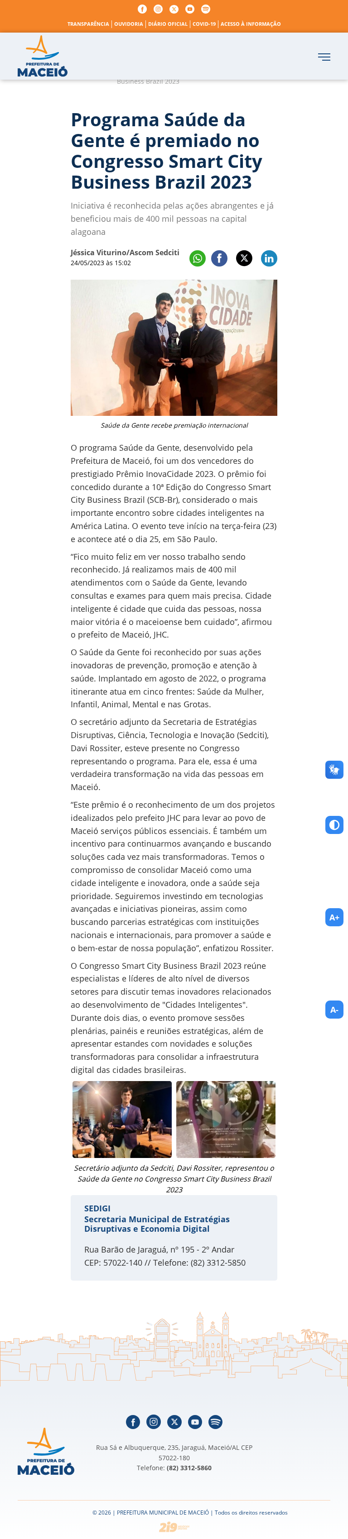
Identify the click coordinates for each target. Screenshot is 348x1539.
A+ (334, 917)
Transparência (88, 23)
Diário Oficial (168, 23)
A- (334, 1009)
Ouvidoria (128, 23)
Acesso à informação (251, 23)
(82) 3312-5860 (189, 1467)
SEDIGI (97, 1208)
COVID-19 (204, 23)
